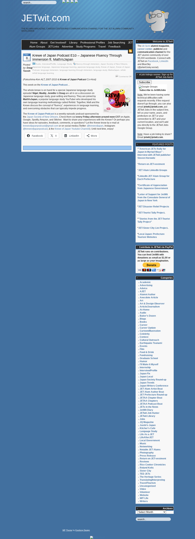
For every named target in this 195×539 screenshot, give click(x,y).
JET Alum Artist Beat (151, 388)
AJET (143, 291)
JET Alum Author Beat (152, 392)
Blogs (143, 319)
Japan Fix (145, 373)
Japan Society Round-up (153, 379)
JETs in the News (149, 407)
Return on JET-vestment (151, 164)
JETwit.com (45, 18)
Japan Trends (147, 382)
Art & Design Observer (152, 303)
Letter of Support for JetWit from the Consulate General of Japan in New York (153, 197)
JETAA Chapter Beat (151, 397)
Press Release (148, 455)
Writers (144, 501)
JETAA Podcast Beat (151, 404)
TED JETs (145, 473)
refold (123, 70)
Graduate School (149, 358)
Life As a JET (147, 434)
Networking (146, 446)
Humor (143, 361)
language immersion (49, 70)
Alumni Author (147, 294)
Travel (102, 46)
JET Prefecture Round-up (153, 394)
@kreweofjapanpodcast (35, 129)
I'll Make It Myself (149, 364)
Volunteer (145, 492)
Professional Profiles (92, 42)
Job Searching (116, 42)
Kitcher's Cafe (147, 428)
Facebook (153, 61)
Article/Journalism (150, 306)
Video (143, 489)
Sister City (145, 470)
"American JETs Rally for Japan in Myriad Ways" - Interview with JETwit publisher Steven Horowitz (154, 153)
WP (64, 530)
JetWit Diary (146, 410)
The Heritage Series (150, 477)
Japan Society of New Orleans (114, 64)
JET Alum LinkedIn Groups (152, 170)
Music (143, 443)
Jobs (142, 419)
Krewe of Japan (108, 67)
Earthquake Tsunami (151, 343)
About (43, 42)
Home (34, 42)
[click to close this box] (137, 41)
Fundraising (146, 355)
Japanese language (41, 67)
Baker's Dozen (148, 315)
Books (143, 322)
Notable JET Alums (150, 449)
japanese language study (89, 67)
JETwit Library (147, 416)
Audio (38, 64)
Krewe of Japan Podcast (54, 84)
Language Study (64, 64)
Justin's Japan (148, 425)
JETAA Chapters (149, 400)
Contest (144, 337)
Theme (69, 530)
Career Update (148, 327)
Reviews (144, 461)
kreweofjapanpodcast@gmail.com (40, 125)
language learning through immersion (76, 70)
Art (141, 300)
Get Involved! (58, 42)
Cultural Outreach (149, 340)
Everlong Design (82, 530)
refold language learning (43, 73)
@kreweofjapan (95, 125)
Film (142, 349)
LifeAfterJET (146, 437)
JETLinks (53, 46)
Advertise (67, 46)
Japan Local (146, 376)
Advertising (146, 285)
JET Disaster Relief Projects (153, 206)
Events (143, 346)
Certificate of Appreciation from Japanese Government (152, 187)
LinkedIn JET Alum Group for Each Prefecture (153, 177)
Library (73, 42)
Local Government (150, 440)
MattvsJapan (113, 70)
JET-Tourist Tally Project (151, 212)
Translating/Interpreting (152, 480)
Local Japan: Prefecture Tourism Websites (151, 235)
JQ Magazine (147, 422)
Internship (145, 367)
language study (100, 70)
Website (144, 495)
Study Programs (85, 46)
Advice (143, 288)
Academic (145, 282)
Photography (147, 452)
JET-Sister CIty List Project (153, 228)
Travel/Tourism (148, 483)
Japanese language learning (64, 67)
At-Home (144, 309)
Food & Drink (147, 352)
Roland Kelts (147, 467)
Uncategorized (148, 486)
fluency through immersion (87, 64)
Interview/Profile (49, 64)
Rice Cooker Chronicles (153, 464)
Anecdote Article (149, 297)
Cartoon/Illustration (150, 331)
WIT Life (144, 498)
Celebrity (145, 334)
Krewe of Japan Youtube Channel (72, 129)
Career (143, 325)
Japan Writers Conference (154, 385)
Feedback (115, 46)
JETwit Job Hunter (149, 413)
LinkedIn (163, 61)
